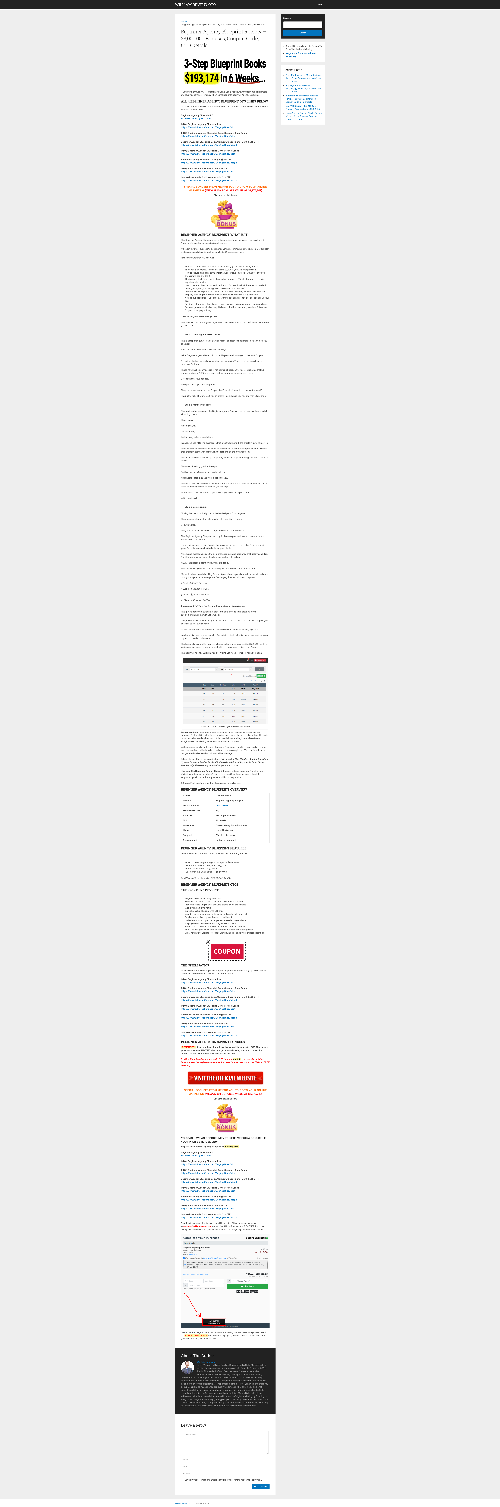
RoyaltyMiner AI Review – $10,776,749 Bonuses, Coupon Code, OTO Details (303, 88)
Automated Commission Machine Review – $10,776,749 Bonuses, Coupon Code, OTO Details (302, 98)
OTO (319, 4)
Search (287, 18)
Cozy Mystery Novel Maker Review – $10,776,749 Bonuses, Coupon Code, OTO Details (303, 78)
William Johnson (206, 1362)
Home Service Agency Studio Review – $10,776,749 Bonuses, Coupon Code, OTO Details (304, 116)
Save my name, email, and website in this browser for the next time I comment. (223, 1480)
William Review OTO (195, 5)
